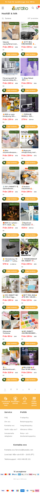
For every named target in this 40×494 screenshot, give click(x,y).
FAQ (6, 417)
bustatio (25, 479)
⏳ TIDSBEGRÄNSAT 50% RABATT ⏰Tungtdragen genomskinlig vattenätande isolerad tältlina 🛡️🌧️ (29, 260)
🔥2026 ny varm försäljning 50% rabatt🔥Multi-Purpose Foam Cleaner (9, 115)
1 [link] (5, 389)
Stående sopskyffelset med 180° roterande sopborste (9, 43)
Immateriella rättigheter (9, 434)
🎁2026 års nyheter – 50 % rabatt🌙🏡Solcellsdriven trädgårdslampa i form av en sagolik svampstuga (10, 224)
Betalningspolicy (26, 421)
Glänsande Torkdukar (7, 332)
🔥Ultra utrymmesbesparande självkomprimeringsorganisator (10, 152)
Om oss (7, 421)
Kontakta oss (9, 425)
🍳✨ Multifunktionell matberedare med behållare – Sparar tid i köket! (10, 368)
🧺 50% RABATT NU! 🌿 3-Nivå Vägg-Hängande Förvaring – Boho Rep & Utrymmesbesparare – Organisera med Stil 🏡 (10, 296)
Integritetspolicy (26, 425)
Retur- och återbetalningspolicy (27, 434)
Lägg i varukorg (12, 54)
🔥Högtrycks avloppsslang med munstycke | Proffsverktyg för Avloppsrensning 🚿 (29, 152)
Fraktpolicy (24, 417)
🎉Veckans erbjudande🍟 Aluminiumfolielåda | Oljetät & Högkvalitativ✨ (29, 188)
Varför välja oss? (10, 429)
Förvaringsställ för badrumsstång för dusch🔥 (10, 79)
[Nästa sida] (35, 389)
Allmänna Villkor (26, 429)
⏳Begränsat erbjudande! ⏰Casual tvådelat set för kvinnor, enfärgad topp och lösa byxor (29, 224)
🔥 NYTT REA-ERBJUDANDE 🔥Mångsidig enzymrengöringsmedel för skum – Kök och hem (29, 43)
